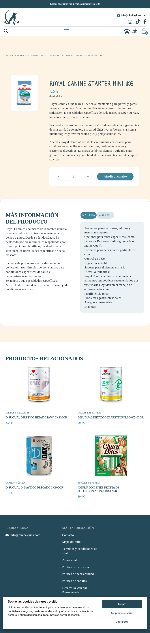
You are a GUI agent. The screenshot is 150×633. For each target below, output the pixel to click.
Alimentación (35, 55)
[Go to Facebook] (144, 22)
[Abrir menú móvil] (66, 30)
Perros (19, 55)
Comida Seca (55, 55)
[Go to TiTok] (138, 22)
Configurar (122, 621)
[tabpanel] (112, 267)
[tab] (88, 215)
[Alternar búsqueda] (6, 31)
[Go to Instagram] (130, 22)
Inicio (9, 55)
